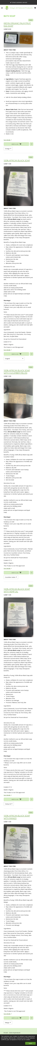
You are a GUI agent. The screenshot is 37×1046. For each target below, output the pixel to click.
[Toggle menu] (2, 8)
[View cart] (35, 8)
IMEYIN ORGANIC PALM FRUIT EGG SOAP (17, 24)
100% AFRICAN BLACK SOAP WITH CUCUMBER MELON (17, 371)
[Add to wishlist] (31, 144)
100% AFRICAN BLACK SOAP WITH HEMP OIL (17, 590)
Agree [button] (30, 1043)
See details (7, 140)
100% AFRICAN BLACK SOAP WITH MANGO (17, 817)
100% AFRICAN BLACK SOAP (17, 160)
